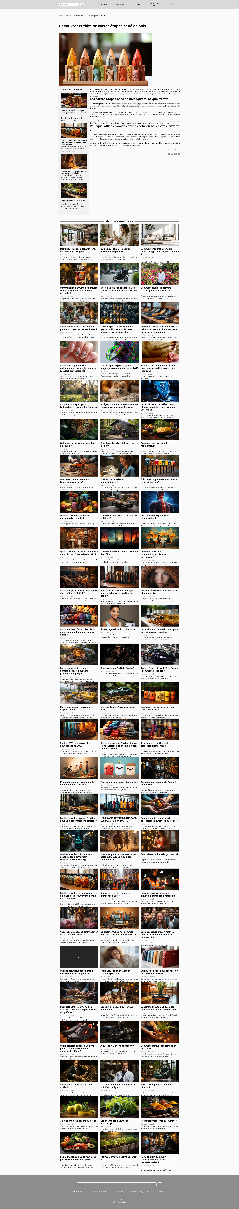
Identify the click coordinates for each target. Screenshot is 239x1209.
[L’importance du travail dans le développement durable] (79, 768)
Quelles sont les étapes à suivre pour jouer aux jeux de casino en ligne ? (74, 112)
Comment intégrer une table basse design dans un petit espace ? (160, 252)
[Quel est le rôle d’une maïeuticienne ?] (119, 465)
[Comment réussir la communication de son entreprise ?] (160, 538)
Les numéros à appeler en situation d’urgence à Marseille (158, 894)
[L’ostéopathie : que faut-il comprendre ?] (160, 502)
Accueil (61, 16)
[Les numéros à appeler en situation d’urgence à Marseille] (160, 879)
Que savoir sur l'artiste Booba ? (117, 668)
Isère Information (119, 1202)
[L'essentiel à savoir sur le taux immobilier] (119, 993)
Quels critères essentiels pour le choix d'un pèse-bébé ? (74, 172)
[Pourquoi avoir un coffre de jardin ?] (119, 1143)
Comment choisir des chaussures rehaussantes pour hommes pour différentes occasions (159, 329)
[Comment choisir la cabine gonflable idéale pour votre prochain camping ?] (79, 654)
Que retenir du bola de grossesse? (159, 854)
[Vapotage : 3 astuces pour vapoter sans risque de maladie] (79, 918)
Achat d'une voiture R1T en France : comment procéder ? (159, 669)
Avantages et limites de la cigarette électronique (155, 744)
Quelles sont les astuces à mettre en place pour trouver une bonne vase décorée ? (74, 142)
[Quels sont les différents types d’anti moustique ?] (160, 693)
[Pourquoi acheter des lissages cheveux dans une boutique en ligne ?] (119, 577)
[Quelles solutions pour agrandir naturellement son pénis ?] (79, 957)
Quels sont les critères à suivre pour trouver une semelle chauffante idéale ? (77, 1049)
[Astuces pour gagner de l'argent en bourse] (160, 768)
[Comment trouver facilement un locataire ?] (160, 1032)
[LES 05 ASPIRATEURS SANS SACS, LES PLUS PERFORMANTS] (119, 804)
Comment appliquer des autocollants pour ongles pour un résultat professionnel (78, 368)
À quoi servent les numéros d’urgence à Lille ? (115, 894)
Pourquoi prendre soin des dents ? (119, 782)
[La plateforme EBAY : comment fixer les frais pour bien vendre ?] (119, 918)
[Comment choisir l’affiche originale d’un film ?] (119, 538)
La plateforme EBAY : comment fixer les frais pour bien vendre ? (118, 933)
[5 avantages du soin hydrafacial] (119, 615)
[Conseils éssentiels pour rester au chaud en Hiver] (160, 577)
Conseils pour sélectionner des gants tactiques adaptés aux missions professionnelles (117, 329)
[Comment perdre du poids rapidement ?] (160, 429)
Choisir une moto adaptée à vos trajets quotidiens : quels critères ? (119, 291)
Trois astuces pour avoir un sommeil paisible (115, 972)
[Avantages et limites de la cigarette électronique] (160, 729)
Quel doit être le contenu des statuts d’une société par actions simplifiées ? (78, 1010)
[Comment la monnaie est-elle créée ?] (79, 1071)
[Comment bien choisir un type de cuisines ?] (119, 502)
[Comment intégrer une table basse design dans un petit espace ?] (160, 235)
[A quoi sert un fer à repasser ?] (119, 1032)
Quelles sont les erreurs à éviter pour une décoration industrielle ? (79, 819)
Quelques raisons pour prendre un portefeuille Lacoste (159, 972)
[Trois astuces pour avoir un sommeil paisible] (119, 957)
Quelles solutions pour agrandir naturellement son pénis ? (77, 972)
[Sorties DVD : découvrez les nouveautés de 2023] (79, 729)
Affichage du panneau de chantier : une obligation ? (159, 480)
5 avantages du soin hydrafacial (118, 629)
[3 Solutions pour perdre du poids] (79, 1107)
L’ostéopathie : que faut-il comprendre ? (155, 517)
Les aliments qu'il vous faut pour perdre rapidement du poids (78, 1158)
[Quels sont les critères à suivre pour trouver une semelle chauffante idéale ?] (79, 1032)
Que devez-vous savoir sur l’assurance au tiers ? (74, 480)
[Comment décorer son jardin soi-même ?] (74, 190)
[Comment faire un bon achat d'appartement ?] (79, 693)
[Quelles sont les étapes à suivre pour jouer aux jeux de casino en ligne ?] (74, 100)
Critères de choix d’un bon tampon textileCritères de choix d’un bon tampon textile (119, 746)
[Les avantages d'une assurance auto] (119, 693)
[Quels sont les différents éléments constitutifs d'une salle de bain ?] (79, 538)
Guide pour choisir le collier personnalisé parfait (115, 250)
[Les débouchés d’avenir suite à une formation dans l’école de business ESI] (160, 918)
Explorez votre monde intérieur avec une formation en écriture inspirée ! (158, 368)
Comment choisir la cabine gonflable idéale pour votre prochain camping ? (75, 671)
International (120, 4)
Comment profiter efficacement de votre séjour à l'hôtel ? (79, 592)
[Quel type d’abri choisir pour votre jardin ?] (119, 429)
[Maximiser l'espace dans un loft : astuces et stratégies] (79, 235)
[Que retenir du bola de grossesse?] (160, 840)
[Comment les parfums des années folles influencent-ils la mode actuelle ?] (79, 274)
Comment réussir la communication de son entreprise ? (153, 554)
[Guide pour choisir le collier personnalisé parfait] (119, 235)
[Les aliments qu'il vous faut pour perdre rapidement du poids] (79, 1143)
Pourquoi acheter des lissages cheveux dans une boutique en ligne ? (117, 593)
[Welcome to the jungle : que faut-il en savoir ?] (79, 429)
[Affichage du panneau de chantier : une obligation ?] (160, 465)
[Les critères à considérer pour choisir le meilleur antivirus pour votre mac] (160, 390)
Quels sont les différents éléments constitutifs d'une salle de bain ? (79, 553)
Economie (103, 4)
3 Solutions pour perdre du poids (78, 1121)
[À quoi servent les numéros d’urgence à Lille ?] (119, 879)
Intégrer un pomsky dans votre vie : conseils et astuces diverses (119, 405)
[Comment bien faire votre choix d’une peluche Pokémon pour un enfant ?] (79, 615)
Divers (171, 4)
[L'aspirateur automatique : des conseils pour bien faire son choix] (160, 993)
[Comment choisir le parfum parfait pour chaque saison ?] (160, 274)
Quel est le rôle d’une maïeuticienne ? (111, 480)
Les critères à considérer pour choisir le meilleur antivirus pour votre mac (158, 407)
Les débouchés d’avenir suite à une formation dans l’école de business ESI (158, 935)
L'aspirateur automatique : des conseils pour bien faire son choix (159, 1008)
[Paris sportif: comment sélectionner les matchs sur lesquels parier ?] (160, 1143)
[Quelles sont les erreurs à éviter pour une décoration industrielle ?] (79, 804)
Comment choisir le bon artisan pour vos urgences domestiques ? (78, 328)
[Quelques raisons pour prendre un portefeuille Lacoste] (160, 957)
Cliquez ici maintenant (148, 106)
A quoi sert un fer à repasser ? (117, 1046)
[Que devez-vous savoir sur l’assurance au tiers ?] (79, 465)
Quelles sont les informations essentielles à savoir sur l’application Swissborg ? (76, 857)
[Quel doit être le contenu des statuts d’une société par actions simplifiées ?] (79, 993)
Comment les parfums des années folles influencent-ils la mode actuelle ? (78, 291)
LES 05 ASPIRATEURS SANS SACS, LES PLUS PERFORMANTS (118, 819)
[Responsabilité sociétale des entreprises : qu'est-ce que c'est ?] (160, 804)
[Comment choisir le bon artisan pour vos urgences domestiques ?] (79, 313)
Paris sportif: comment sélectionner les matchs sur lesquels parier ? (156, 1160)
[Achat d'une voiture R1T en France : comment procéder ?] (160, 654)
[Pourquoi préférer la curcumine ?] (160, 1107)
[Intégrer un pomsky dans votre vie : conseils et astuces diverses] (119, 390)
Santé (138, 4)
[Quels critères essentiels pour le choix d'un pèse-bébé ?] (74, 161)
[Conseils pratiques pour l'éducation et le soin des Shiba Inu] (79, 390)
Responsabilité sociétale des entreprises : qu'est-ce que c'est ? (159, 819)
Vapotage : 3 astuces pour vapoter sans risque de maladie (79, 933)
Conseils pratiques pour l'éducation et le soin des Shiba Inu (79, 405)
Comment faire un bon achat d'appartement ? (76, 708)
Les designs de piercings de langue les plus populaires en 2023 (119, 367)
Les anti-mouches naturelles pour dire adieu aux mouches (159, 630)
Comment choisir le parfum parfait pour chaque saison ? (156, 289)
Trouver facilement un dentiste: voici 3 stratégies (117, 1086)
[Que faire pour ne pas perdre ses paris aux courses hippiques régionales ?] (119, 840)
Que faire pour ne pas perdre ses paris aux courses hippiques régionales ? (118, 857)
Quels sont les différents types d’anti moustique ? (157, 708)
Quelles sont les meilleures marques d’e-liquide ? (75, 517)
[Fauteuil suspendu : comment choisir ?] (160, 1071)
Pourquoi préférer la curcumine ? (159, 1121)
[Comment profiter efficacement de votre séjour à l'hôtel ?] (79, 577)
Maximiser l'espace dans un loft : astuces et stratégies (78, 250)
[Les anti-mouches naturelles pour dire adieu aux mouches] (160, 615)
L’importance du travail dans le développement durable (77, 783)
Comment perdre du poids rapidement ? (155, 444)
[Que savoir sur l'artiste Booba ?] (119, 654)
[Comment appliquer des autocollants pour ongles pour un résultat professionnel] (79, 352)
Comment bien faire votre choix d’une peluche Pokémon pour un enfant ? (77, 632)
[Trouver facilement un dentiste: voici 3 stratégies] (119, 1071)
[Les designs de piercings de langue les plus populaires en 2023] (119, 352)
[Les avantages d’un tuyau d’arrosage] (119, 1107)
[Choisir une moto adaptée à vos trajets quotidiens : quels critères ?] (119, 274)
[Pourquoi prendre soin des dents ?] (119, 768)
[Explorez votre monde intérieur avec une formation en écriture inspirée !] (160, 352)
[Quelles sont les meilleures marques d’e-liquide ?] (79, 502)
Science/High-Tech (155, 4)
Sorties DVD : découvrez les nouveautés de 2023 (75, 744)
